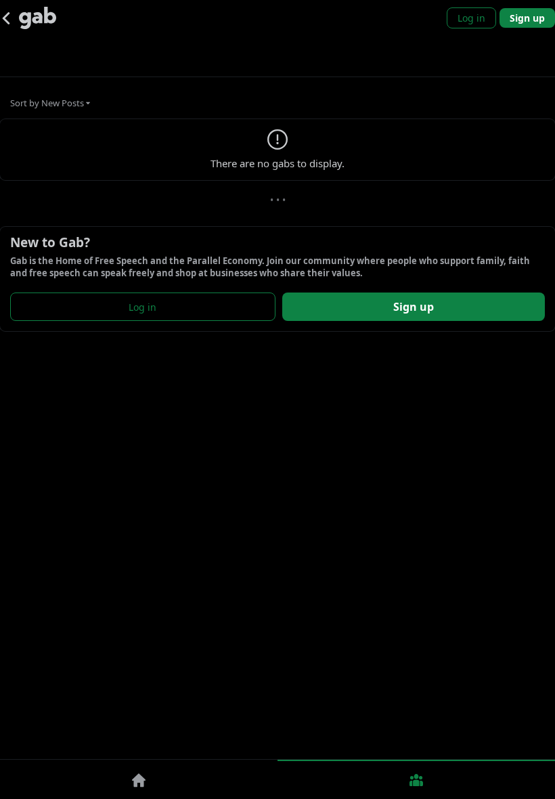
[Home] (139, 779)
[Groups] (416, 779)
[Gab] (37, 18)
